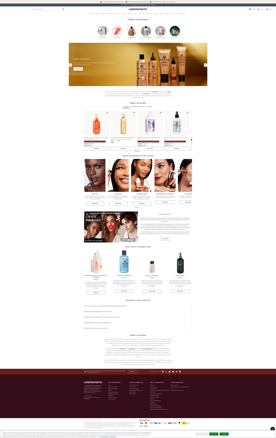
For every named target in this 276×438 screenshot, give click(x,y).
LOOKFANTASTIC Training (177, 390)
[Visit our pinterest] (180, 371)
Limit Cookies (214, 434)
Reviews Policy (132, 393)
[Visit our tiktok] (176, 371)
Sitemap (152, 402)
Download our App (112, 387)
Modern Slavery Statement (135, 390)
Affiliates (152, 399)
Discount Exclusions (113, 388)
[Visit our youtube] (173, 371)
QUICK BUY (96, 148)
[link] (261, 9)
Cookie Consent (88, 395)
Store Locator (174, 385)
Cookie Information (134, 388)
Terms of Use (113, 436)
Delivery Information (113, 392)
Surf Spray (146, 93)
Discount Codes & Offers (156, 393)
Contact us (111, 395)
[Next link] (191, 183)
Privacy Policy (132, 387)
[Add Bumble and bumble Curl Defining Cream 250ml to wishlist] (160, 112)
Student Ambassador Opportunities (159, 409)
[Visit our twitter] (166, 371)
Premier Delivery (112, 397)
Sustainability (132, 392)
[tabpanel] (138, 131)
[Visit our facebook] (162, 371)
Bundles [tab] (149, 106)
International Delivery (113, 393)
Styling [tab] (126, 106)
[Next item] (191, 131)
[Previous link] (85, 183)
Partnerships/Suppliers (155, 400)
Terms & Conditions (134, 385)
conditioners (131, 348)
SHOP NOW (78, 69)
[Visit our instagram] (169, 371)
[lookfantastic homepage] (138, 9)
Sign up (132, 371)
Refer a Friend (153, 404)
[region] (138, 434)
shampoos (155, 91)
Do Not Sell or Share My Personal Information (92, 398)
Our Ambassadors (154, 397)
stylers (169, 91)
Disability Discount (154, 395)
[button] (272, 429)
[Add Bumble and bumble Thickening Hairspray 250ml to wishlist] (187, 112)
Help (109, 385)
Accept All (224, 434)
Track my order (112, 399)
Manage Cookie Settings (201, 434)
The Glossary (153, 387)
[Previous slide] (70, 65)
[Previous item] (85, 131)
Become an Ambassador (156, 407)
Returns (110, 390)
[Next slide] (205, 65)
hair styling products (147, 348)
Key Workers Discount (155, 406)
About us (152, 385)
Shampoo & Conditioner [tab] (137, 106)
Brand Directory (154, 388)
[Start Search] (63, 9)
